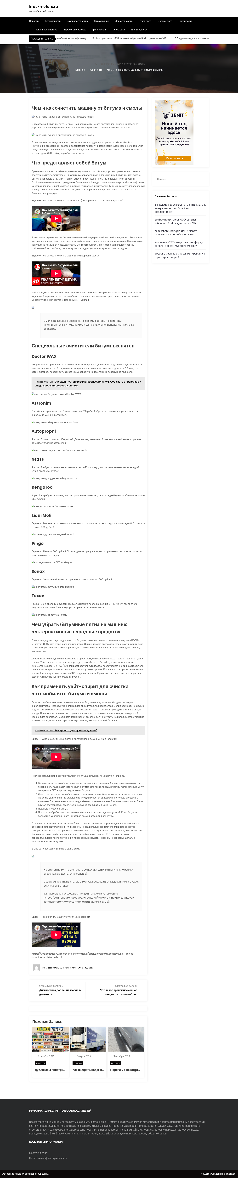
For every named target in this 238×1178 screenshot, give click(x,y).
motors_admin (82, 967)
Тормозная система (74, 29)
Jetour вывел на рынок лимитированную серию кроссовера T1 (180, 255)
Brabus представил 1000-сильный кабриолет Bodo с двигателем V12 (113, 38)
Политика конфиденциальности (48, 1158)
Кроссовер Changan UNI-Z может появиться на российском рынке (176, 232)
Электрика (119, 29)
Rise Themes (228, 1173)
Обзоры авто (165, 21)
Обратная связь (38, 1153)
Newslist (206, 1173)
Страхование (101, 21)
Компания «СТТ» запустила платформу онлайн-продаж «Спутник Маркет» (179, 244)
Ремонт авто (185, 21)
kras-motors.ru (43, 6)
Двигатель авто (123, 21)
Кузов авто (145, 21)
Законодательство (77, 21)
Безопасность (53, 21)
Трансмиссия (99, 29)
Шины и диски (139, 29)
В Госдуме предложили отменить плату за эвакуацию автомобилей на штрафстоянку (180, 208)
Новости (34, 21)
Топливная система (46, 29)
